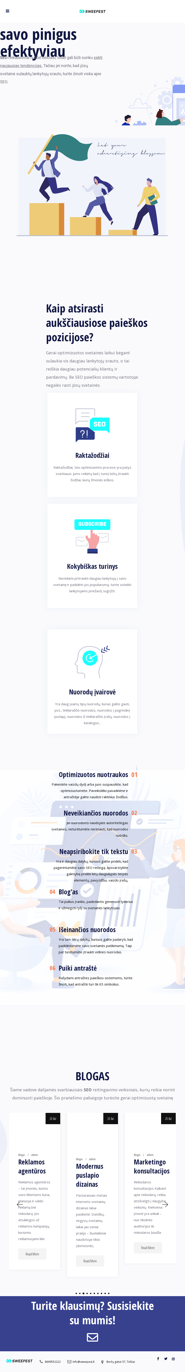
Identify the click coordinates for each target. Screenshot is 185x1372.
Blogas (21, 1155)
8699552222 (53, 1362)
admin (34, 1155)
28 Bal (53, 1118)
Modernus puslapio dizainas (89, 1175)
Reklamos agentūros (32, 1166)
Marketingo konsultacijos (150, 1166)
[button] (19, 1204)
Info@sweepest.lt (84, 1362)
